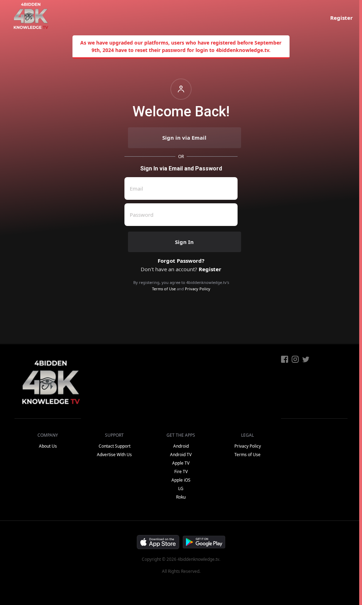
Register (341, 17)
